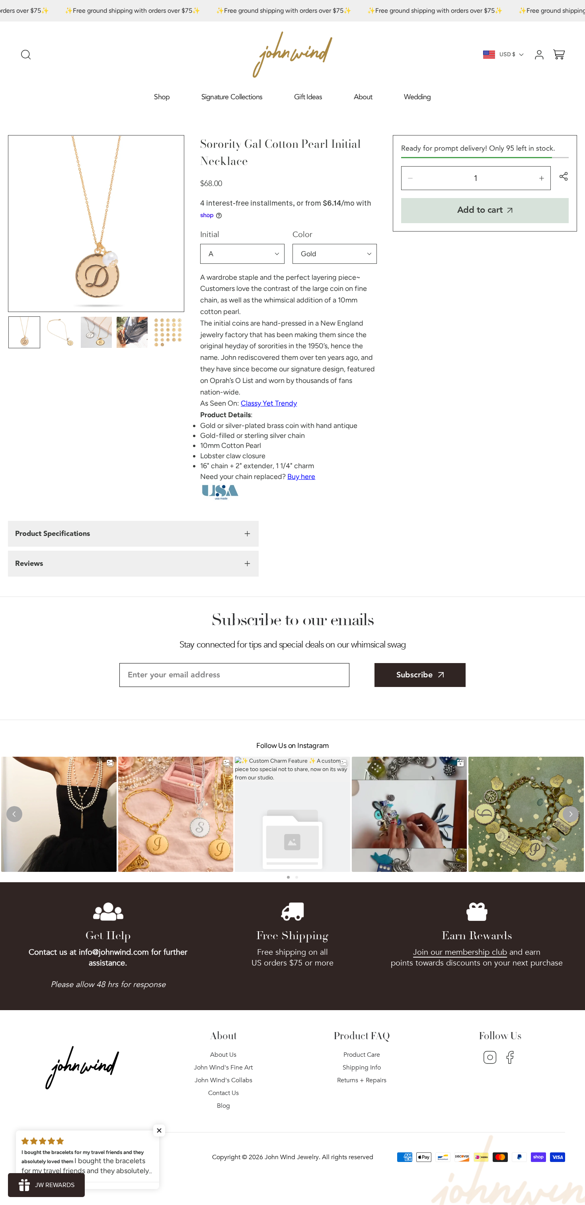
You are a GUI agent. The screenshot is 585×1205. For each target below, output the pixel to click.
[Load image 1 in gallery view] (24, 332)
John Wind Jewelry (292, 1157)
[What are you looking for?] (26, 55)
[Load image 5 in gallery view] (168, 332)
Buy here (301, 476)
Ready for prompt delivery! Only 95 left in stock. (478, 148)
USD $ (507, 54)
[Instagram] (490, 1058)
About (363, 97)
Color (302, 234)
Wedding (417, 97)
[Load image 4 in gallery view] (132, 332)
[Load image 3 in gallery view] (96, 332)
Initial (209, 234)
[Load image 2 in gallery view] (60, 332)
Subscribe (414, 675)
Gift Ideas (308, 97)
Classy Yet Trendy (269, 403)
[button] (161, 97)
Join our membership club (460, 952)
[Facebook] (510, 1058)
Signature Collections (231, 97)
